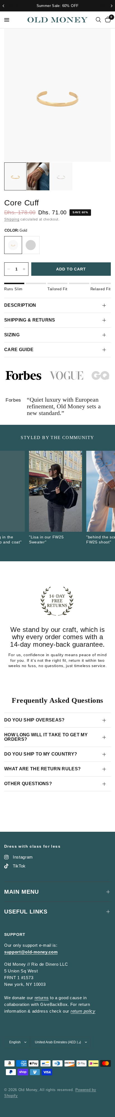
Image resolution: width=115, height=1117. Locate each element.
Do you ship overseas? (34, 720)
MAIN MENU (21, 892)
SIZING (12, 334)
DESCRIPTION (20, 305)
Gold (13, 245)
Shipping (11, 219)
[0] (107, 19)
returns (42, 997)
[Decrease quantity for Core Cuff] (8, 269)
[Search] (98, 19)
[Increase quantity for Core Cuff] (24, 269)
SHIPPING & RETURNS (29, 320)
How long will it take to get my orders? (46, 737)
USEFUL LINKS (25, 912)
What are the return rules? (42, 768)
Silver (31, 245)
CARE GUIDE (18, 349)
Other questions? (28, 783)
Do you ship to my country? (40, 754)
